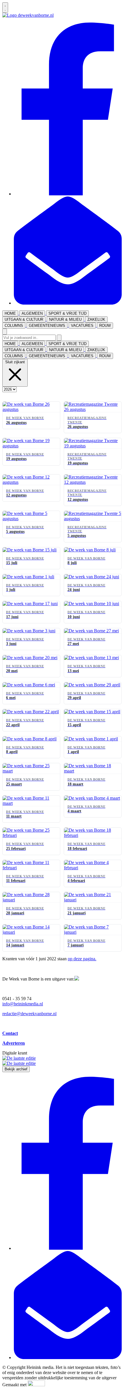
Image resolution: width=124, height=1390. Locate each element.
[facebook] (68, 193)
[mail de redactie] (68, 303)
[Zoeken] (59, 338)
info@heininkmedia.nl (22, 1003)
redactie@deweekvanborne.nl (29, 1013)
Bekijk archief (16, 1069)
